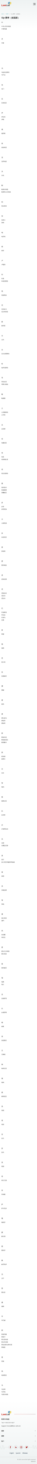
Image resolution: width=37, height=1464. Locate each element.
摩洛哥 (3, 721)
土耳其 (3, 415)
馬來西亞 (4, 1375)
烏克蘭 (3, 935)
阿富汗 (3, 1337)
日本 (2, 773)
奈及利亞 (4, 537)
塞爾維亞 (4, 492)
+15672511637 (9, 1423)
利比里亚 (4, 206)
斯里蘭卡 (4, 742)
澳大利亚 (4, 918)
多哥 (2, 506)
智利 (2, 787)
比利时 (3, 815)
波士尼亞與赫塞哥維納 (8, 862)
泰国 (2, 876)
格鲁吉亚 (4, 801)
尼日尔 (3, 596)
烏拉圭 (3, 937)
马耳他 (3, 1392)
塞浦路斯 (4, 490)
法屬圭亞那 (4, 845)
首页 (2, 14)
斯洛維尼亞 (4, 740)
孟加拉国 (4, 579)
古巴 (2, 340)
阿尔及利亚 (4, 1339)
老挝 (2, 1124)
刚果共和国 (4, 189)
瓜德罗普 (4, 998)
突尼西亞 (4, 1040)
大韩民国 (4, 523)
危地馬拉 (4, 295)
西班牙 (3, 1250)
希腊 (2, 634)
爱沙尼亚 (4, 954)
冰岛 (2, 175)
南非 (2, 250)
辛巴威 (3, 1320)
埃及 (2, 457)
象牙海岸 (4, 1264)
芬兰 (2, 1138)
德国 (2, 648)
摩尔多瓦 (4, 718)
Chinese (25, 1453)
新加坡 (3, 756)
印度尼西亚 (4, 281)
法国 (2, 843)
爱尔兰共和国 (5, 951)
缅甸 (2, 1082)
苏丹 (2, 1152)
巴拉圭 (3, 615)
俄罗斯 (3, 133)
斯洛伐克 (4, 737)
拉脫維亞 (4, 676)
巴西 (2, 620)
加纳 (2, 222)
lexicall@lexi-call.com (14, 1426)
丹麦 (2, 43)
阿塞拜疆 (4, 1334)
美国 (2, 1110)
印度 (2, 278)
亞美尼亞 (4, 103)
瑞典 (2, 982)
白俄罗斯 (4, 1012)
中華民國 (4, 29)
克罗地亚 (4, 161)
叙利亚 (3, 326)
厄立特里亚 (4, 312)
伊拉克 (3, 117)
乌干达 (3, 75)
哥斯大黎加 (4, 384)
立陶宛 (3, 1054)
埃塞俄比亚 (4, 459)
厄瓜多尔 (4, 309)
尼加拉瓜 (4, 593)
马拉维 (3, 1389)
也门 (2, 89)
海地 (2, 904)
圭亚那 (3, 429)
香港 (2, 1361)
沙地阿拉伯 (4, 829)
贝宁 (2, 1278)
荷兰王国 (4, 1180)
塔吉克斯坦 (4, 473)
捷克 (2, 704)
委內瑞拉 (4, 565)
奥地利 (3, 551)
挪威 (2, 690)
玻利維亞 (4, 968)
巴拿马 (3, 617)
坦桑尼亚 (4, 443)
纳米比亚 (4, 1068)
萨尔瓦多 (4, 1208)
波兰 (2, 859)
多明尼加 (4, 509)
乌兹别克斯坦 (5, 72)
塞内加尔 (4, 487)
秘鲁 (2, 1026)
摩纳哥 (3, 723)
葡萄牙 (3, 1222)
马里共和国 (4, 1394)
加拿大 (3, 220)
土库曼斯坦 (4, 412)
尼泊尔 (3, 598)
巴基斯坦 (4, 612)
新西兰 (3, 759)
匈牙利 (3, 236)
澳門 (2, 921)
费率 (7, 14)
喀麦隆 (3, 398)
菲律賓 (3, 1194)
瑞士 (2, 984)
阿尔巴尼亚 (4, 1342)
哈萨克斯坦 (4, 368)
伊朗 (2, 119)
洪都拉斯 (4, 890)
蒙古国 (3, 1236)
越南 (2, 1306)
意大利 (3, 662)
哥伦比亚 (4, 382)
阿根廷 (3, 1347)
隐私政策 (33, 1461)
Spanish (18, 1453)
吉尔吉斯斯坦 (5, 354)
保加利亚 (4, 147)
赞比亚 (3, 1292)
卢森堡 (3, 264)
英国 (2, 1166)
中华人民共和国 (6, 26)
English (12, 1453)
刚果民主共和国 (6, 192)
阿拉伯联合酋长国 (6, 1345)
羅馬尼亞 (4, 1096)
